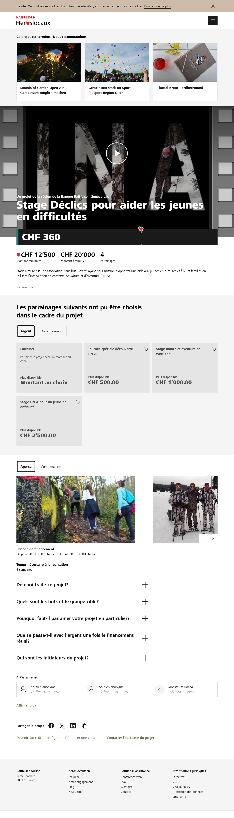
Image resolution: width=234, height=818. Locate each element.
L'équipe (74, 777)
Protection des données (188, 791)
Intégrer (53, 738)
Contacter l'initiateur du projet (130, 738)
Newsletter (76, 791)
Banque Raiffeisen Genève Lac (85, 196)
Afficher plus (26, 705)
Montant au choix (43, 382)
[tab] (26, 331)
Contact (126, 791)
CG (175, 782)
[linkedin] (73, 725)
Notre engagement (81, 782)
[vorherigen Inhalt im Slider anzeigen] (213, 538)
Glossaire (126, 787)
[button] (213, 20)
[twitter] (62, 725)
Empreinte (179, 796)
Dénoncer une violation (83, 738)
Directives (179, 777)
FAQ (123, 782)
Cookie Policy (181, 787)
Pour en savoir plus (157, 6)
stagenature (24, 287)
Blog (71, 787)
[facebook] (51, 725)
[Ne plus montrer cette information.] (213, 6)
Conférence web (131, 777)
